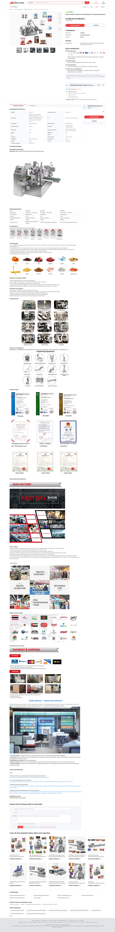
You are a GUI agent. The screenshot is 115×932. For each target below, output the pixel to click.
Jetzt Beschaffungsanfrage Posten (48, 827)
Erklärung (38, 920)
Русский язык (45, 922)
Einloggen (103, 3)
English (26, 922)
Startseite (11, 9)
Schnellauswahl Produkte (74, 920)
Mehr (11, 916)
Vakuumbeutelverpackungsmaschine (41, 895)
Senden (20, 827)
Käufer (84, 6)
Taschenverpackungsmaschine (17, 913)
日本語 (71, 922)
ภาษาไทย (78, 922)
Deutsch (54, 922)
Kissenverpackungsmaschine (87, 895)
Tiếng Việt (87, 922)
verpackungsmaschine (95, 910)
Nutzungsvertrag (44, 920)
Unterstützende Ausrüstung (63, 897)
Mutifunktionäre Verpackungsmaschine (41, 9)
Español (30, 922)
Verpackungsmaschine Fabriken (17, 910)
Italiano (50, 922)
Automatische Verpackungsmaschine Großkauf (36, 913)
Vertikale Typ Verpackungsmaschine (17, 897)
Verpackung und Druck (18, 9)
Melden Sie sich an (70, 99)
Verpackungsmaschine (28, 9)
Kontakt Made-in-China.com (63, 920)
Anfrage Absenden (75, 25)
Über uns (33, 920)
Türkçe (83, 922)
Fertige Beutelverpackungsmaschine (17, 895)
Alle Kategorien (14, 6)
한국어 (68, 922)
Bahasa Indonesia (94, 922)
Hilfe (91, 6)
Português (35, 922)
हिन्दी (75, 922)
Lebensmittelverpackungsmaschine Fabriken (58, 910)
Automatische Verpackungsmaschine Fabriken (36, 910)
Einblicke (81, 920)
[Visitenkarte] (103, 111)
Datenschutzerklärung (53, 920)
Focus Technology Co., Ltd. (56, 924)
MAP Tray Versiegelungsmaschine (64, 895)
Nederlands (59, 922)
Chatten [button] (96, 25)
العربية (64, 922)
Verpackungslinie (37, 897)
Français (39, 922)
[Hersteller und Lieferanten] (17, 2)
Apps (97, 6)
